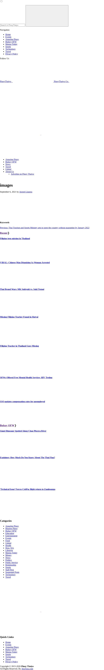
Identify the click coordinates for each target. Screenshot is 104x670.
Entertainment (11, 536)
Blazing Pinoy (11, 528)
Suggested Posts (12, 572)
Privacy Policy (11, 662)
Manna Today (11, 553)
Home (8, 642)
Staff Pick (9, 570)
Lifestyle (9, 550)
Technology (10, 575)
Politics (8, 560)
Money (8, 555)
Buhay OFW (7, 425)
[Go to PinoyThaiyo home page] (18, 111)
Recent (3, 233)
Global (8, 543)
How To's (9, 548)
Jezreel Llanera (25, 192)
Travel (8, 577)
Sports (8, 567)
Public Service (11, 562)
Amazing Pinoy (12, 526)
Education (9, 533)
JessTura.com (27, 669)
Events (8, 538)
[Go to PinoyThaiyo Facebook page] (61, 134)
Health (8, 545)
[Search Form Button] (47, 16)
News (7, 558)
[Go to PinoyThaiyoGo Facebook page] (20, 155)
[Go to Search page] (20, 134)
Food (7, 541)
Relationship (10, 565)
